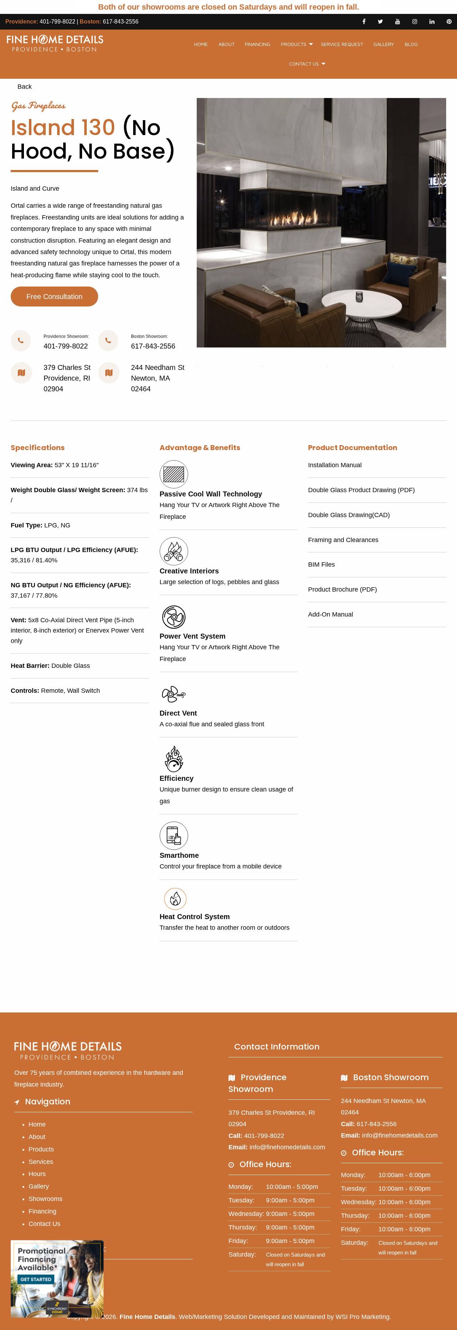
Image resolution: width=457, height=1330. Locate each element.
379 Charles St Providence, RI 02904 (67, 378)
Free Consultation (54, 296)
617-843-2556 (121, 22)
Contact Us (304, 64)
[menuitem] (201, 44)
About (227, 44)
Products (293, 44)
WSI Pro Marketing (363, 1316)
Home (201, 44)
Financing (257, 44)
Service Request (342, 44)
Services (41, 1161)
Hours (37, 1173)
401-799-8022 (57, 22)
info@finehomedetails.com (287, 1147)
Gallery (383, 44)
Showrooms (45, 1198)
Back (24, 86)
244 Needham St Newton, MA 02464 (158, 378)
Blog (411, 44)
